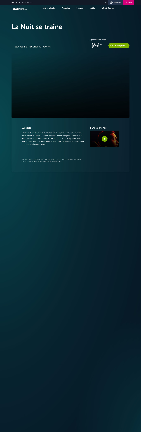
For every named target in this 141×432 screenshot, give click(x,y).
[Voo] (20, 9)
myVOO (130, 2)
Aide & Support (117, 2)
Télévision (66, 8)
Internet (79, 8)
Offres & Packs (49, 8)
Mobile (92, 8)
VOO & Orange (108, 8)
